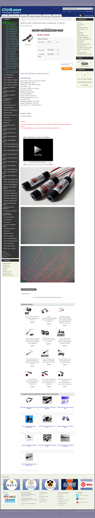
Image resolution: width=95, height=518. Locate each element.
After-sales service (81, 45)
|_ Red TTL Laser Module (10, 34)
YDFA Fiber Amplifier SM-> (11, 193)
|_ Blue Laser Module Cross (10, 54)
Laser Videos (80, 42)
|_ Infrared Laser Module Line (11, 64)
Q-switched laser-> (9, 107)
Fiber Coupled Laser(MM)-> (11, 80)
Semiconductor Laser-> (10, 105)
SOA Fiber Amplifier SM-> (10, 200)
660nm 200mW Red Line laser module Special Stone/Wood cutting (65, 360)
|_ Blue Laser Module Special (11, 59)
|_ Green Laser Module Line (10, 38)
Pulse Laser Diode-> (9, 236)
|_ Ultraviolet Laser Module (10, 48)
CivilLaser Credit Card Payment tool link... (65, 408)
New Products (14, 16)
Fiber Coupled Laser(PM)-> (11, 85)
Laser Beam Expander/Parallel (7, 214)
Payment (79, 25)
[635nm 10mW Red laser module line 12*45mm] (38, 152)
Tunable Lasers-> (8, 112)
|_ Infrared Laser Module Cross (11, 66)
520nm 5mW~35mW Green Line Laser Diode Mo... (29, 408)
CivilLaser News (80, 40)
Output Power (41, 42)
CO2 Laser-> (7, 231)
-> (10, 22)
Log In (69, 11)
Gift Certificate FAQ (7, 271)
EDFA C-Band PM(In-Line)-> (11, 169)
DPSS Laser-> (7, 102)
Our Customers (80, 24)
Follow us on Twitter (83, 495)
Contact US (57, 16)
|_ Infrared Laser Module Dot (11, 63)
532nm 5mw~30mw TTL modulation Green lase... (65, 445)
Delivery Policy (80, 34)
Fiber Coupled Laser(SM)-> (11, 82)
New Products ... (6, 253)
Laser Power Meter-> (9, 217)
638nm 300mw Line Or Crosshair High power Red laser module (48, 340)
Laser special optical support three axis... (29, 445)
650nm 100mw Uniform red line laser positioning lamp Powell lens (32, 318)
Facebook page (82, 498)
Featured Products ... (7, 255)
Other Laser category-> (10, 248)
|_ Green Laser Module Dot (10, 36)
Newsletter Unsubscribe (8, 275)
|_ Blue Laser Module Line (10, 53)
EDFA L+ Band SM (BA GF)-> (11, 182)
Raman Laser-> (8, 120)
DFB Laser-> (7, 117)
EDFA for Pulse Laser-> (10, 190)
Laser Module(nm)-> (9, 75)
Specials (23, 16)
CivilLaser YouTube (83, 502)
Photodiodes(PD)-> (9, 233)
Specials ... (4, 251)
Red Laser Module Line (46, 19)
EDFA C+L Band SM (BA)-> (11, 184)
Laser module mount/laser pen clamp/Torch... (29, 427)
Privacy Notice (6, 265)
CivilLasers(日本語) (78, 4)
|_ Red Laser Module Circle (10, 31)
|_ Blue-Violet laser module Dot (11, 49)
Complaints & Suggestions (83, 37)
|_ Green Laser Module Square (11, 41)
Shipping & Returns (7, 263)
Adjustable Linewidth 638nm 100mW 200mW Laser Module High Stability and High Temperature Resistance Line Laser (65, 320)
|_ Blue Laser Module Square (11, 58)
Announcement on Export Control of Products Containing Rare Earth (84, 49)
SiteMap (32, 511)
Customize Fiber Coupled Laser (84, 39)
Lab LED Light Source (9, 228)
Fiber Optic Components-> (11, 211)
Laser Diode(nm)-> (9, 77)
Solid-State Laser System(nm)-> (8, 99)
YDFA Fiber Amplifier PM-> (11, 195)
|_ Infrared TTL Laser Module (11, 70)
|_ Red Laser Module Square (11, 29)
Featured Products (35, 16)
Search (80, 58)
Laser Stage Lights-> (9, 243)
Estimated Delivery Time (82, 29)
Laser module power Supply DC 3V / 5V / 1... (47, 427)
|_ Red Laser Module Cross (10, 28)
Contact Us (5, 268)
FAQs (78, 30)
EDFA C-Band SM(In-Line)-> (11, 144)
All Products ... (5, 256)
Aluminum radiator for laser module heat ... (65, 427)
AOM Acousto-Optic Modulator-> (8, 207)
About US (79, 22)
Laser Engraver (8, 219)
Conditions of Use (7, 266)
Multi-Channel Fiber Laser (10, 115)
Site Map (5, 270)
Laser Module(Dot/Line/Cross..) (32, 19)
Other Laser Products (9, 246)
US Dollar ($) (56, 8)
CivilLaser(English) (68, 4)
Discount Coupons (7, 273)
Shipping (61, 498)
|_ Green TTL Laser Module (10, 46)
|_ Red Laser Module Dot (10, 24)
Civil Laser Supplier (13, 511)
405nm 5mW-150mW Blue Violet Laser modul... (47, 445)
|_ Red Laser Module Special (11, 33)
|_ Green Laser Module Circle (11, 43)
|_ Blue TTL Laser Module (10, 61)
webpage (59, 297)
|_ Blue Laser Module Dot (10, 51)
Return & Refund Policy (82, 35)
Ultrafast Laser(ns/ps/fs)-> (11, 110)
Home (4, 16)
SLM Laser (6, 122)
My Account (47, 16)
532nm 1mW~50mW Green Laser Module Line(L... (29, 464)
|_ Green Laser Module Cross (11, 39)
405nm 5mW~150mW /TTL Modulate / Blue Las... (47, 408)
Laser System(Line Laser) (10, 241)
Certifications (80, 32)
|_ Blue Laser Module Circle (10, 56)
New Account (90, 11)
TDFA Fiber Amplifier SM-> (11, 198)
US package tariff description (83, 44)
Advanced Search (85, 65)
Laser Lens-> (7, 222)
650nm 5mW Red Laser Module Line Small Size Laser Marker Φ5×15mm (48, 360)
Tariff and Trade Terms (82, 27)
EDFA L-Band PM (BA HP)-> (11, 179)
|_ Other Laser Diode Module (11, 72)
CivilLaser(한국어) (89, 4)
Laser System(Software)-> (11, 238)
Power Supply (41, 50)
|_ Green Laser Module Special (11, 44)
